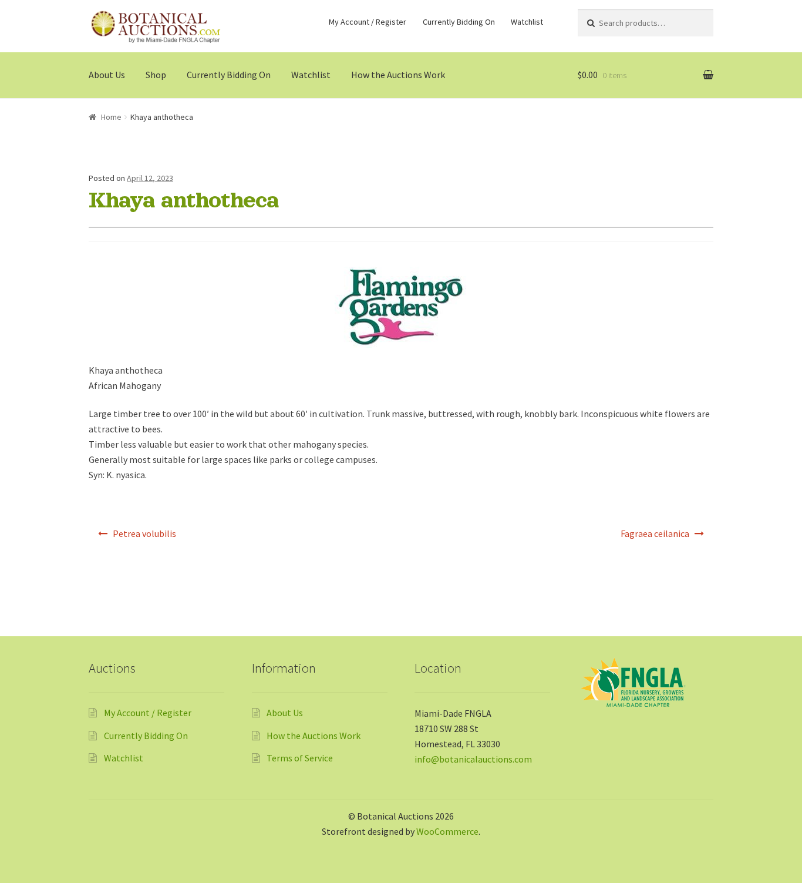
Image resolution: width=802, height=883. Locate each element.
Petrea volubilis (144, 533)
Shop (156, 74)
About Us (107, 74)
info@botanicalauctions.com (473, 759)
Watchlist (527, 21)
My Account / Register (367, 21)
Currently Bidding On (459, 21)
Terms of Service (300, 758)
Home (111, 117)
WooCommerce (447, 831)
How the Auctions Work (398, 74)
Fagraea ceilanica (655, 533)
